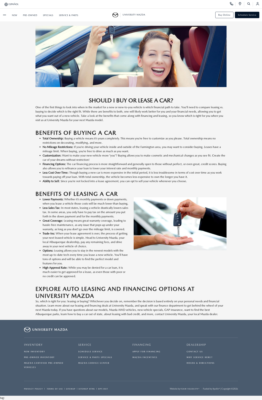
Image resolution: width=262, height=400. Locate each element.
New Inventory (34, 352)
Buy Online (224, 15)
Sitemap (71, 389)
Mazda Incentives (145, 357)
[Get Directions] (241, 4)
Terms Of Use (54, 389)
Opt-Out (103, 389)
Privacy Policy (33, 389)
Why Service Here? (200, 357)
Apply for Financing (146, 352)
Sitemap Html (87, 389)
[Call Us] (232, 4)
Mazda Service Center (93, 363)
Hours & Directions (201, 363)
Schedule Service (247, 15)
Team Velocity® (190, 389)
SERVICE (84, 344)
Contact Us (195, 352)
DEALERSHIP (196, 344)
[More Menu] (4, 15)
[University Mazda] (116, 15)
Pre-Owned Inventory (39, 357)
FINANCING (141, 344)
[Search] (250, 4)
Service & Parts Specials (95, 357)
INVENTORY (33, 344)
